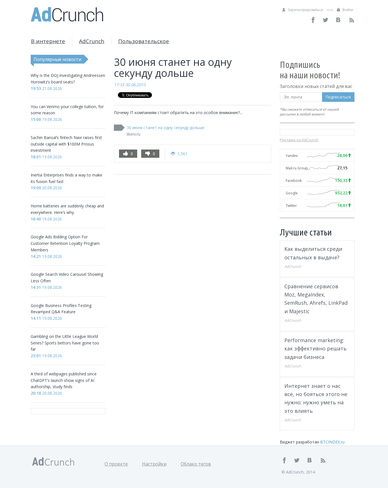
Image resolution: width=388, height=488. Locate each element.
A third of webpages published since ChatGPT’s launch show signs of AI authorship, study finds (64, 380)
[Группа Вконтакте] (339, 20)
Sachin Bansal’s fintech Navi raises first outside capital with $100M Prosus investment (66, 144)
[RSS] (351, 20)
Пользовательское (143, 41)
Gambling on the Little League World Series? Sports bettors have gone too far (65, 343)
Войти (347, 9)
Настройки (154, 464)
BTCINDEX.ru (332, 442)
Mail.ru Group (297, 168)
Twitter (291, 205)
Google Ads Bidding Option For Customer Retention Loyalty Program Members (65, 243)
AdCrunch (91, 41)
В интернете (48, 41)
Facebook (294, 180)
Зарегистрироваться (305, 9)
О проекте (116, 464)
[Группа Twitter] (326, 20)
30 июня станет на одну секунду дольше (166, 127)
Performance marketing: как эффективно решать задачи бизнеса (315, 348)
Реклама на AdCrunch (299, 139)
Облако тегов (196, 464)
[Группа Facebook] (313, 20)
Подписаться (338, 97)
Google (292, 193)
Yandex (292, 155)
